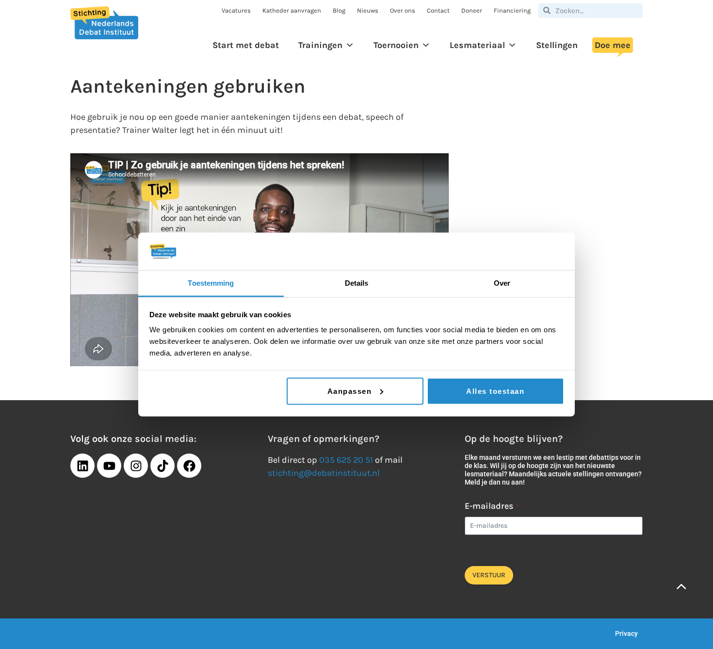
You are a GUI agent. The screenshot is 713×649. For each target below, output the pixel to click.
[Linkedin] (82, 466)
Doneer (471, 10)
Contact (438, 10)
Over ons (402, 10)
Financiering (512, 10)
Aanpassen (349, 391)
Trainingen (320, 45)
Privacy (626, 633)
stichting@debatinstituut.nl (324, 473)
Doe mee (613, 45)
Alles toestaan (495, 391)
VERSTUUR (488, 575)
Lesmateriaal (477, 45)
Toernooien (396, 45)
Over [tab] (502, 282)
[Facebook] (189, 466)
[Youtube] (109, 466)
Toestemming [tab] (211, 282)
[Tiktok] (162, 466)
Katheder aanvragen (291, 10)
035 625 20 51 (346, 459)
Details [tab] (357, 282)
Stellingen (557, 45)
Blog (339, 10)
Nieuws (367, 10)
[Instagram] (136, 466)
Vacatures (236, 10)
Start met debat (245, 45)
